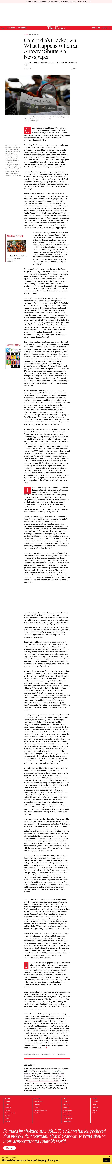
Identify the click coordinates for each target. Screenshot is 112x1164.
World (26, 35)
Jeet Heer (28, 1064)
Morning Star (60, 164)
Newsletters (22, 28)
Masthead (37, 1104)
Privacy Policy (82, 1)
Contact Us (66, 1104)
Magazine (11, 28)
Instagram (95, 1107)
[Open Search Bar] (109, 28)
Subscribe (96, 28)
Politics (7, 1101)
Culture (7, 1110)
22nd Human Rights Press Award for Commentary (12, 149)
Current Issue (38, 1101)
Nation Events (67, 1110)
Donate (107, 1160)
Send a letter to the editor (43, 1054)
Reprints (37, 1113)
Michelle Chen (11, 261)
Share (73, 69)
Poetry (7, 1118)
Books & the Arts (10, 1113)
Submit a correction (29, 1054)
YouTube (95, 1110)
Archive (36, 1107)
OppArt (7, 1116)
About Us (66, 1101)
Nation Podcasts (68, 1118)
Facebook (95, 1101)
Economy (8, 1107)
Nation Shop (67, 1113)
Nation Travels (67, 1116)
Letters (7, 1121)
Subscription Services (40, 1110)
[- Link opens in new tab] (34, 1064)
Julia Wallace (27, 69)
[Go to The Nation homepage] (57, 27)
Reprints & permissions (58, 1054)
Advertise (66, 1107)
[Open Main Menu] (3, 27)
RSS (93, 1113)
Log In (104, 28)
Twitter (94, 1104)
